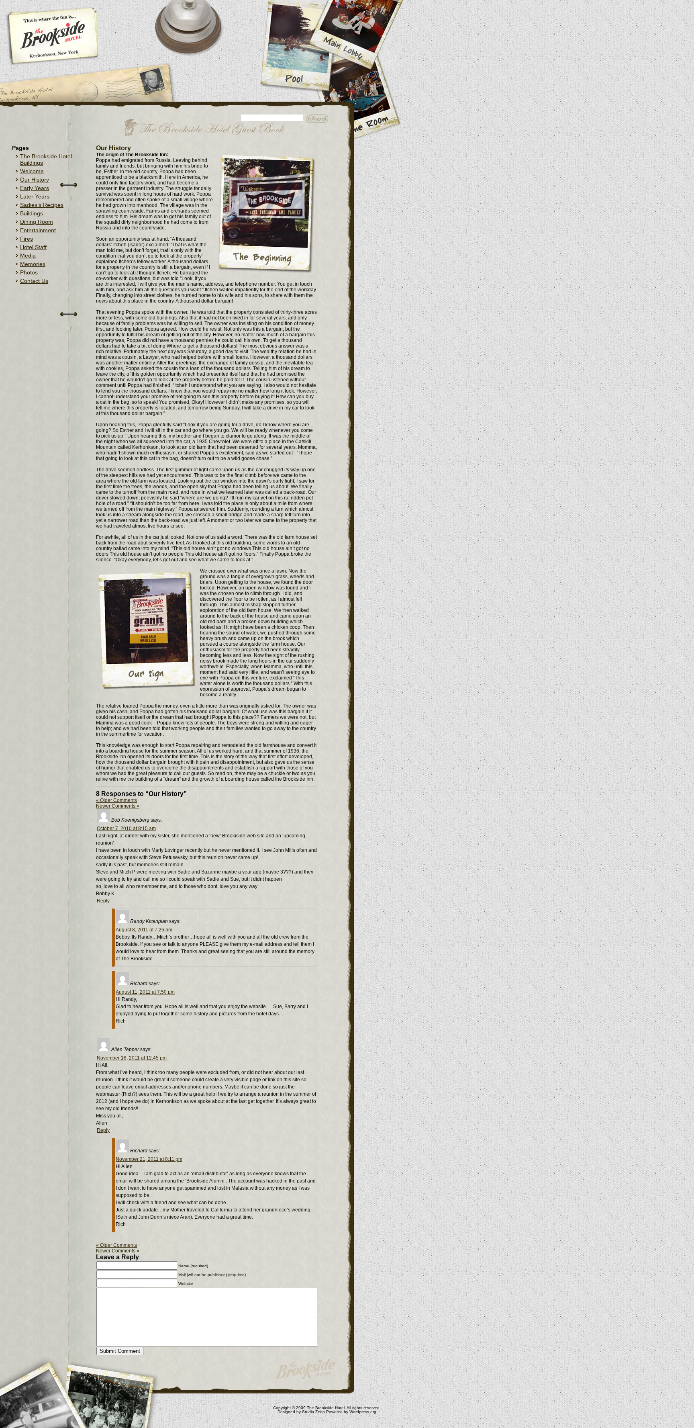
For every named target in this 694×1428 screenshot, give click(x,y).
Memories (32, 264)
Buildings (31, 213)
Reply (103, 901)
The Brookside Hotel (326, 1407)
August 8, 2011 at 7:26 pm (144, 930)
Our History (34, 179)
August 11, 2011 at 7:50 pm (145, 992)
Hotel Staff (33, 247)
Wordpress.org (362, 1412)
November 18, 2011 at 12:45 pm (132, 1058)
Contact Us (34, 281)
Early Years (34, 188)
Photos (29, 272)
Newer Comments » (117, 806)
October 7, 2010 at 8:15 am (126, 828)
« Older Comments (116, 800)
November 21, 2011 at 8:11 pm (149, 1159)
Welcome (32, 171)
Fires (26, 238)
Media (28, 255)
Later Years (34, 196)
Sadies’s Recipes (41, 205)
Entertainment (38, 230)
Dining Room (36, 222)
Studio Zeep (313, 1412)
